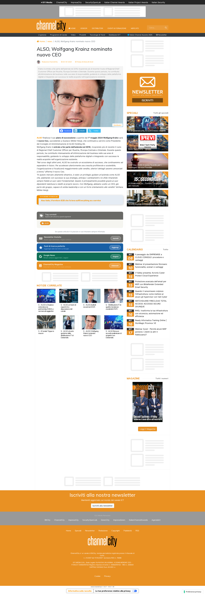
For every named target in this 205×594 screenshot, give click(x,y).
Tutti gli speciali (160, 113)
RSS (137, 530)
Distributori (97, 28)
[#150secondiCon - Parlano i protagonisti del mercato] (147, 180)
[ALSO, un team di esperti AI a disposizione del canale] (68, 296)
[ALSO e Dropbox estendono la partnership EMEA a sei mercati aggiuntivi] (46, 296)
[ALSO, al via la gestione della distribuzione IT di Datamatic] (68, 322)
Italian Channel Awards (114, 2)
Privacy (107, 576)
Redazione (103, 530)
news (49, 41)
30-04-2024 (67, 62)
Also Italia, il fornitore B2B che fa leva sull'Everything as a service (71, 200)
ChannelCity (61, 2)
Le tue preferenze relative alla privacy (112, 591)
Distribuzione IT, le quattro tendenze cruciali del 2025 (113, 307)
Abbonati (115, 266)
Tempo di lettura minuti (85, 62)
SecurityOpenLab (93, 2)
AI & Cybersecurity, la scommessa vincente (147, 130)
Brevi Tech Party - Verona (139, 149)
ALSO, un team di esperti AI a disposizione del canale (68, 308)
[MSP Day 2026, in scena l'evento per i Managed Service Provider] (147, 161)
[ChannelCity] (51, 25)
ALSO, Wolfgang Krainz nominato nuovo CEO (90, 333)
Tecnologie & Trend (97, 35)
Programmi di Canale (58, 35)
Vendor (83, 28)
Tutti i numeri (161, 378)
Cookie (97, 576)
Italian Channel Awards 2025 (140, 35)
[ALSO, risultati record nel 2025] (91, 296)
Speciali (78, 530)
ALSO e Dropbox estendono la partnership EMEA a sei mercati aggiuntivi (46, 308)
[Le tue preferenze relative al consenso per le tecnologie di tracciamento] (192, 591)
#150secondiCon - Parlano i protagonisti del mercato (146, 184)
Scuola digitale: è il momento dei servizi (145, 204)
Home (74, 28)
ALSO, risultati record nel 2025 (89, 306)
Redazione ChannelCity (50, 62)
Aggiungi (115, 247)
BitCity (47, 520)
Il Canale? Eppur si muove (46, 332)
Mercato (135, 28)
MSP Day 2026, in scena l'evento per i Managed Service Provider (144, 166)
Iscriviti (115, 238)
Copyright (115, 530)
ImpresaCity (76, 2)
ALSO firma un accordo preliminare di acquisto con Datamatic (113, 334)
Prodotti (82, 35)
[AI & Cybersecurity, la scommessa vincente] (147, 124)
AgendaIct (156, 520)
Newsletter (162, 35)
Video (73, 35)
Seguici (115, 256)
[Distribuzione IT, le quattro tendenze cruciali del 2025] (113, 296)
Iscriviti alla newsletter (103, 506)
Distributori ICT (114, 35)
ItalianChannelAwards (138, 520)
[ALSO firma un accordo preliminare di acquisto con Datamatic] (113, 322)
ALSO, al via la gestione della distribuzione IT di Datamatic (67, 334)
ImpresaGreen (119, 520)
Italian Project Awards (138, 2)
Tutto (165, 249)
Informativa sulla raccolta (79, 591)
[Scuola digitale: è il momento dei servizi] (147, 198)
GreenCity (105, 520)
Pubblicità (127, 530)
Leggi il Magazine (147, 429)
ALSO (47, 223)
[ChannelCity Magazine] (148, 402)
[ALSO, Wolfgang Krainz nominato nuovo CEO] (91, 322)
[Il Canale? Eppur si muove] (46, 322)
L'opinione (42, 35)
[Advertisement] (102, 481)
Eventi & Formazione (117, 28)
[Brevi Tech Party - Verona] (147, 143)
